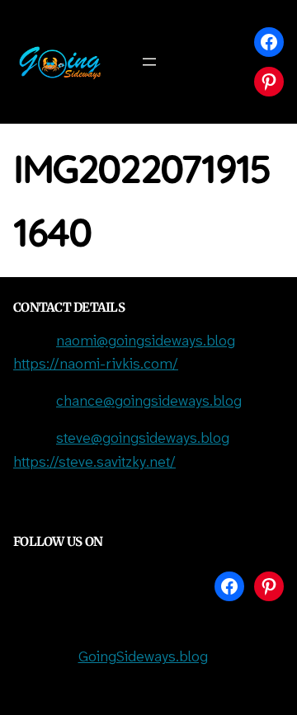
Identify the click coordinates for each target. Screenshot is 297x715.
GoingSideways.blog (143, 658)
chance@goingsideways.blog (149, 402)
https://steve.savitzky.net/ (94, 463)
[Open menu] (149, 62)
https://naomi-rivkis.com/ (95, 365)
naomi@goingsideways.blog (145, 342)
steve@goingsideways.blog (142, 439)
